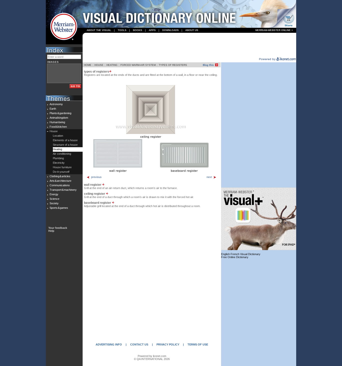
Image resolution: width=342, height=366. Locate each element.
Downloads (170, 30)
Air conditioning (62, 153)
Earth (53, 108)
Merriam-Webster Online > (274, 30)
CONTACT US (139, 344)
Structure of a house (65, 144)
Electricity (59, 162)
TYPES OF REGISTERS (173, 65)
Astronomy (56, 104)
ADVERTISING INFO (109, 344)
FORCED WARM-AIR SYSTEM (138, 65)
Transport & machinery (63, 189)
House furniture (62, 167)
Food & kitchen (58, 126)
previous (96, 176)
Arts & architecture (60, 180)
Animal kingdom (59, 117)
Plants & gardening (60, 113)
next (209, 176)
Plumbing (58, 158)
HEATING (111, 65)
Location (58, 135)
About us (191, 30)
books (137, 30)
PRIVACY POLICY (167, 344)
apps (152, 30)
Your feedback (57, 227)
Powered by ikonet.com (152, 355)
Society (54, 203)
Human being (57, 122)
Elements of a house (65, 140)
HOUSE (98, 65)
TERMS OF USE (198, 344)
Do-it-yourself (61, 171)
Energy (54, 194)
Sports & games (59, 207)
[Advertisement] (189, 45)
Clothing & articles (60, 176)
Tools (122, 30)
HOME (87, 65)
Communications (60, 185)
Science (54, 198)
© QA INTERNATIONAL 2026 (152, 358)
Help (51, 230)
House (54, 131)
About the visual (99, 30)
